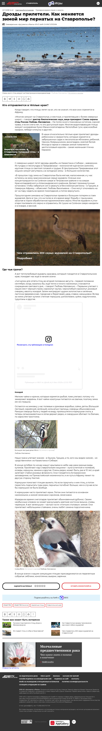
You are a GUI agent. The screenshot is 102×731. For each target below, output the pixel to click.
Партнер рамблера (41, 721)
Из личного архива (75, 93)
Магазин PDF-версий (71, 676)
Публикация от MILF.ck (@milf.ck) (38, 382)
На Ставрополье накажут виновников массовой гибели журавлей (76, 624)
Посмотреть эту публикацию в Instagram (35, 345)
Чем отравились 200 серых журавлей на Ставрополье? (54, 252)
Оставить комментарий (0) (81, 586)
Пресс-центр (45, 676)
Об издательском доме (28, 676)
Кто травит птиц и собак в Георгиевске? (28, 631)
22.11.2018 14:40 (7, 10)
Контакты (75, 679)
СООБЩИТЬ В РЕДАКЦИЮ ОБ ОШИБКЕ (32, 685)
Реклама (56, 676)
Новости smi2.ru (10, 668)
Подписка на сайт (61, 679)
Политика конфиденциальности (75, 682)
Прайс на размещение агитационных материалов (39, 682)
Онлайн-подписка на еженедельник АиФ (35, 679)
